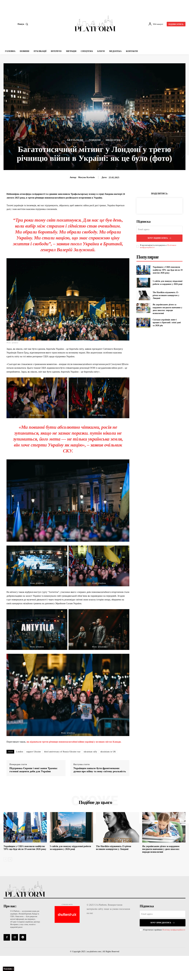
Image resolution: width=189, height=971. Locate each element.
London (19, 752)
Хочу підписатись (158, 238)
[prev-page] (5, 859)
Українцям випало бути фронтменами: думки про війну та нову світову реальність (99, 770)
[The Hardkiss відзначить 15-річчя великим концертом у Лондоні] (143, 295)
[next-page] (10, 859)
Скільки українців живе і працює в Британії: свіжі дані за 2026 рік (167, 323)
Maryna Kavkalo (86, 177)
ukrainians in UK (108, 752)
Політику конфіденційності (173, 930)
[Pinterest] (163, 205)
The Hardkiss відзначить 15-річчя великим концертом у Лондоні (166, 295)
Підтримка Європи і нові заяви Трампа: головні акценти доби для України (33, 770)
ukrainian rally (90, 752)
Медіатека (114, 140)
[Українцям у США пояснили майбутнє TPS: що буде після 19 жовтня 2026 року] (143, 270)
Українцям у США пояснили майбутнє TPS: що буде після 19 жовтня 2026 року (168, 270)
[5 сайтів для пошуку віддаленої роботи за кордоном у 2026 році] (143, 282)
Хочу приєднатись (160, 922)
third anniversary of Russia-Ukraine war (62, 752)
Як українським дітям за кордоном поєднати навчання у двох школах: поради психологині (161, 849)
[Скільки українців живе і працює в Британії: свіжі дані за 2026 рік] (143, 322)
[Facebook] (149, 205)
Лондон (94, 140)
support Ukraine (33, 752)
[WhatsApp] (170, 205)
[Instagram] (15, 937)
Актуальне (75, 140)
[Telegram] (22, 937)
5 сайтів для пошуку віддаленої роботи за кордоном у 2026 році (70, 847)
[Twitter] (156, 205)
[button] (23, 24)
